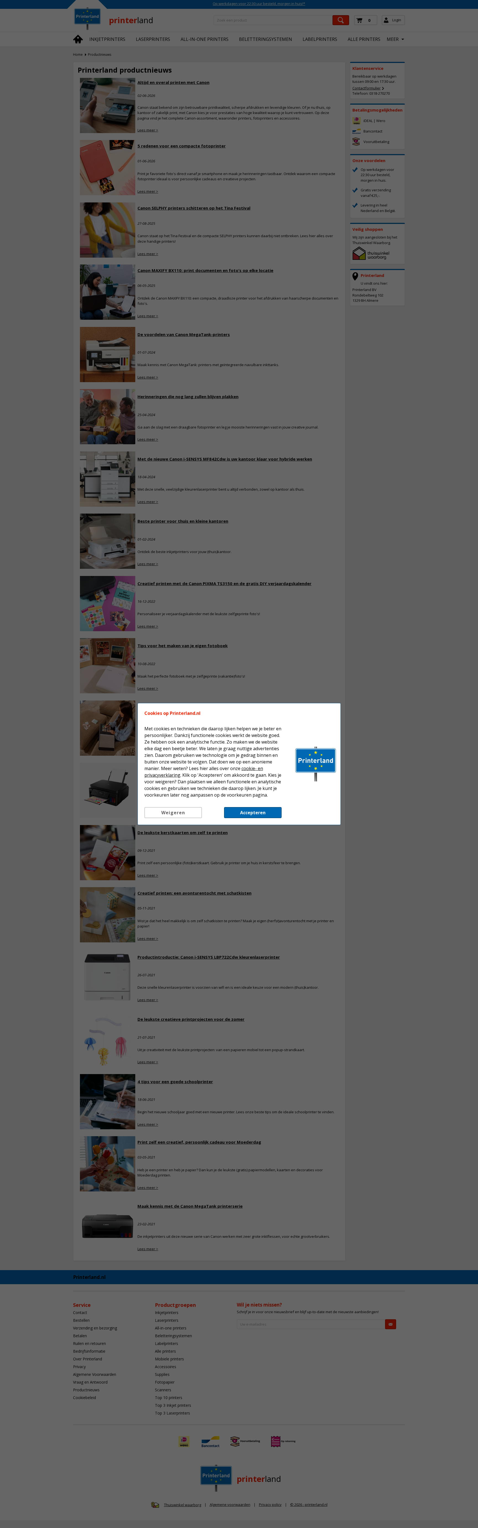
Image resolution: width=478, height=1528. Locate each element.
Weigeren (173, 813)
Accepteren (253, 813)
